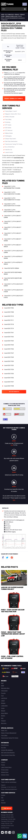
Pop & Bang (8, 119)
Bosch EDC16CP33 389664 (11, 268)
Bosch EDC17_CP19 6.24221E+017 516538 (13, 290)
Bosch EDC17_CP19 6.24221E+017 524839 (13, 285)
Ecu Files (3, 747)
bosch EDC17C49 (9, 357)
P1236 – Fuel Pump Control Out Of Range (12, 657)
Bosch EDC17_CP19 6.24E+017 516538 (12, 222)
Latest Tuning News (6, 767)
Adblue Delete (9, 133)
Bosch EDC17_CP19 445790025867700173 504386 (12, 187)
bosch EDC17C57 (9, 382)
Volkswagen (4, 690)
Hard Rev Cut (8, 149)
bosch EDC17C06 (9, 308)
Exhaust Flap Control (10, 138)
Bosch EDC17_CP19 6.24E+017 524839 (12, 228)
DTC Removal (8, 130)
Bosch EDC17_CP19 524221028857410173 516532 (12, 199)
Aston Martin (4, 713)
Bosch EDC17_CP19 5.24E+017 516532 (12, 234)
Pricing (3, 765)
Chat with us (7, 808)
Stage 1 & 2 (4, 730)
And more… (4, 723)
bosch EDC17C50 (9, 361)
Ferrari (2, 708)
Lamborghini (4, 705)
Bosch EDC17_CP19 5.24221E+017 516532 (13, 296)
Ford (2, 695)
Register (10, 72)
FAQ (2, 797)
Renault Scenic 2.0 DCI (11, 16)
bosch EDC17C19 (9, 328)
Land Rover (4, 698)
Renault (17, 14)
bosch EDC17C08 (9, 312)
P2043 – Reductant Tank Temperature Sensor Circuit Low (13, 634)
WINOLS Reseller (9, 116)
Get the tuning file (14, 391)
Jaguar (3, 700)
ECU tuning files (9, 14)
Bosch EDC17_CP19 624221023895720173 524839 (12, 210)
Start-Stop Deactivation (11, 141)
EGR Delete (8, 127)
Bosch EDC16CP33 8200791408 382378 (13, 279)
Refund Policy (4, 772)
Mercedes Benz (5, 688)
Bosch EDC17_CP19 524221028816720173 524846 (12, 193)
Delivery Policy (5, 775)
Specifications (5, 745)
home (2, 14)
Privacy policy (4, 769)
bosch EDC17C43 (9, 341)
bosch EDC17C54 (9, 369)
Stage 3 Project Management (8, 733)
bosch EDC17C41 (9, 332)
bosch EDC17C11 (9, 320)
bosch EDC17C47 (9, 353)
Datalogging (8, 136)
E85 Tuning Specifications (8, 752)
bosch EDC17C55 (9, 373)
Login (15, 72)
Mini (2, 718)
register (17, 162)
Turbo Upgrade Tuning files (8, 755)
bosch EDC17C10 (9, 316)
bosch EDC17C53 (9, 365)
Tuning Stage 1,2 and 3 (11, 111)
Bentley (3, 715)
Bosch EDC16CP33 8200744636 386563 (13, 273)
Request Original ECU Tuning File (14, 98)
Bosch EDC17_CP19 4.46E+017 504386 (12, 239)
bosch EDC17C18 (9, 324)
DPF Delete (8, 125)
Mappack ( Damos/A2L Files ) (13, 114)
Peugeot (3, 720)
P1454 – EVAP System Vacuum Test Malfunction (12, 611)
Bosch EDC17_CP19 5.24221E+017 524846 (13, 251)
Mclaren (3, 703)
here (12, 445)
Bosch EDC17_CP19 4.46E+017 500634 (12, 245)
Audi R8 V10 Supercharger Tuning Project (12, 588)
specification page (19, 157)
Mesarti (3, 710)
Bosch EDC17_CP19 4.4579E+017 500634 (13, 263)
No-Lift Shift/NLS (9, 147)
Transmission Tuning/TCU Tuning (13, 144)
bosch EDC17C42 (9, 336)
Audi (2, 683)
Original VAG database (7, 750)
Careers (3, 762)
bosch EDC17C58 (9, 386)
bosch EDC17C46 (9, 349)
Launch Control (9, 152)
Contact (3, 795)
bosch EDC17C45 (9, 345)
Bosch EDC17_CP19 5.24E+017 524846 (12, 216)
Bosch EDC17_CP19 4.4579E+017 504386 (13, 257)
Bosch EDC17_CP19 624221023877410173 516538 (12, 204)
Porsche (3, 693)
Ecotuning (7, 122)
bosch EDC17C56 (9, 377)
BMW (2, 685)
